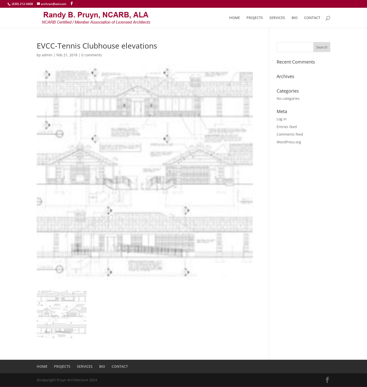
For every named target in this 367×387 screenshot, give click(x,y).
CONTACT (312, 18)
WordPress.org (289, 142)
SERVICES (277, 18)
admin (47, 55)
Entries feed (287, 126)
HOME (234, 18)
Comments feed (290, 134)
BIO (295, 18)
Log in (282, 119)
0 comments (91, 55)
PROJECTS (254, 18)
